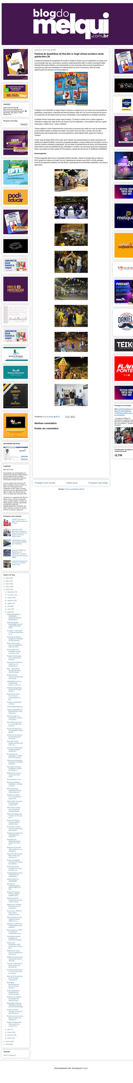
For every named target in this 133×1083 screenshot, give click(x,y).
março (9, 1032)
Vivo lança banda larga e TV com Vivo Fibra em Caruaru (14, 971)
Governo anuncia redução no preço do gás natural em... (14, 1011)
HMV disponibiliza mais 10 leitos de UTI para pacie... (14, 815)
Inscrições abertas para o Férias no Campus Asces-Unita (19, 562)
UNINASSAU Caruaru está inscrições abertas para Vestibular (19, 542)
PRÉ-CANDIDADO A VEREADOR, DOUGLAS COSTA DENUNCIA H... (14, 617)
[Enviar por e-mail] (66, 417)
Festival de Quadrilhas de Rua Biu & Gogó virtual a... (14, 689)
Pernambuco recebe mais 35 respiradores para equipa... (14, 828)
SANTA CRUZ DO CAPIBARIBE (13, 880)
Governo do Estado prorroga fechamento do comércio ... (14, 862)
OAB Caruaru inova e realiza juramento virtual (14, 774)
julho (9, 606)
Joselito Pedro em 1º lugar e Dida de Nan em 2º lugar (20, 521)
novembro (10, 595)
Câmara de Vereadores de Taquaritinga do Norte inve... (14, 736)
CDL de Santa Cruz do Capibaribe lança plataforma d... (14, 919)
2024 (7, 578)
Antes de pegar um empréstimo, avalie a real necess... (14, 717)
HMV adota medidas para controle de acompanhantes (13, 809)
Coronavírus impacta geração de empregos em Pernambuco (15, 638)
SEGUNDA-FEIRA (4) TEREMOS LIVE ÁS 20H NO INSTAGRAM (15, 1005)
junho (9, 609)
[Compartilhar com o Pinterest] (74, 417)
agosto (9, 603)
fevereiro (10, 1035)
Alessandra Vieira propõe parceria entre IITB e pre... (15, 743)
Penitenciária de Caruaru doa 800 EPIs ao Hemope (15, 676)
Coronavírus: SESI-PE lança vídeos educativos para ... (14, 912)
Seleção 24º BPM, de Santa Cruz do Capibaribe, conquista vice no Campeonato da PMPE (20, 553)
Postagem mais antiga (98, 483)
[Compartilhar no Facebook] (72, 417)
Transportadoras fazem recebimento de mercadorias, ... (14, 874)
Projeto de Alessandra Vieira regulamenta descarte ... (14, 657)
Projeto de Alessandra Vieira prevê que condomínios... (14, 1024)
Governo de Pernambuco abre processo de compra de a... (14, 945)
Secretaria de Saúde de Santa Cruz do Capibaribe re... (15, 664)
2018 (7, 1044)
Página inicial (71, 483)
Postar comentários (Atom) (74, 489)
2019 (7, 1041)
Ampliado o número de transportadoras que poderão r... (14, 925)
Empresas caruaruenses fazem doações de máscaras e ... (15, 1017)
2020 (7, 589)
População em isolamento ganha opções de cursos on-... (13, 842)
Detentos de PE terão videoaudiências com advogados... (14, 849)
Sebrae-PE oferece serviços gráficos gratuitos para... (13, 822)
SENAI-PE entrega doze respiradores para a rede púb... (15, 958)
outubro (10, 598)
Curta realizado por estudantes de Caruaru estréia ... (13, 992)
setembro (10, 600)
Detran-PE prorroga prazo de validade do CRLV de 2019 (14, 645)
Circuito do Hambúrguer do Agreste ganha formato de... (15, 749)
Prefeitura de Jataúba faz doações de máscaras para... (14, 998)
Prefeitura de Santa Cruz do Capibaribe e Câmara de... (15, 952)
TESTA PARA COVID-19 (15, 707)
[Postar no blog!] (68, 417)
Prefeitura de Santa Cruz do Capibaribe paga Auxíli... (14, 796)
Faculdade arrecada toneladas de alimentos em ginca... (15, 938)
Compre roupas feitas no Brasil (14, 703)
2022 (7, 584)
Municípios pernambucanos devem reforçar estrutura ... (13, 985)
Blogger (85, 1068)
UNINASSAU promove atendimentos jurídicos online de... (14, 683)
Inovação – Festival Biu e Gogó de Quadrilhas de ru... (15, 632)
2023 (7, 581)
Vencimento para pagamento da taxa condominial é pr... (14, 790)
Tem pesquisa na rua (14, 779)
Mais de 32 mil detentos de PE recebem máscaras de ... (15, 978)
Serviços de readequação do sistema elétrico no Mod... (14, 886)
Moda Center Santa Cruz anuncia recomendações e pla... (13, 696)
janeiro (9, 1038)
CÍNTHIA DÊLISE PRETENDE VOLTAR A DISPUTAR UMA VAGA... (14, 625)
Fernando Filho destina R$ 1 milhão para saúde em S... (14, 855)
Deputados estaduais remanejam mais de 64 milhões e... (14, 768)
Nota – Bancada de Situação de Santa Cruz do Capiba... (14, 670)
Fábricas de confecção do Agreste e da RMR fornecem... (15, 762)
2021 (7, 586)
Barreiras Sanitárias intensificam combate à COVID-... (14, 784)
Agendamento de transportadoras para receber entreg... (14, 900)
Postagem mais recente (44, 483)
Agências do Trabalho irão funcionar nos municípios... (14, 906)
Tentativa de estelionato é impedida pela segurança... (15, 834)
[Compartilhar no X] (70, 417)
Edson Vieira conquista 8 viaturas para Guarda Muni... (14, 803)
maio (9, 612)
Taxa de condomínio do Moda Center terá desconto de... (14, 965)
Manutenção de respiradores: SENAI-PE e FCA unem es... (14, 755)
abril (9, 1029)
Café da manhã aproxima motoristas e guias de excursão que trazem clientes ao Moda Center (19, 533)
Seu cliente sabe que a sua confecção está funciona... (14, 724)
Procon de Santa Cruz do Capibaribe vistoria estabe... (15, 730)
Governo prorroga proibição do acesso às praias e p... (14, 868)
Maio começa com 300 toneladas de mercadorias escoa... (14, 931)
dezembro (10, 592)
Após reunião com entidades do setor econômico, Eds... (14, 651)
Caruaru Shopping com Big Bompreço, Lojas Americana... (14, 711)
